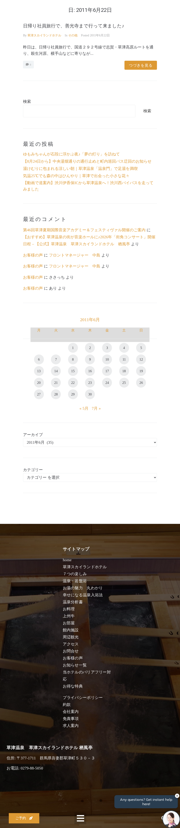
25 (124, 383)
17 (107, 371)
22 (73, 383)
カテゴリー (33, 470)
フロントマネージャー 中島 (74, 255)
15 (73, 371)
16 (90, 371)
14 (56, 371)
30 (90, 394)
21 (56, 383)
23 (90, 383)
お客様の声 (33, 255)
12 (141, 359)
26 (141, 383)
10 (107, 359)
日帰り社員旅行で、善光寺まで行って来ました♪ (73, 25)
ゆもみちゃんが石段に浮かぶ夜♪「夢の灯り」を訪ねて (71, 154)
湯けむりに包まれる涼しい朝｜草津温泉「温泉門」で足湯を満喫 (80, 168)
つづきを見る (141, 65)
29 (73, 394)
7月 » (96, 408)
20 (39, 383)
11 (124, 359)
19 (141, 371)
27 (39, 394)
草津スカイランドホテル (44, 35)
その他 (72, 35)
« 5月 (83, 408)
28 (56, 394)
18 (124, 371)
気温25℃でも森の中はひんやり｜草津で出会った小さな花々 (76, 176)
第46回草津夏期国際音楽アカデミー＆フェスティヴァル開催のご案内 (84, 230)
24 (107, 383)
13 (39, 371)
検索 (27, 101)
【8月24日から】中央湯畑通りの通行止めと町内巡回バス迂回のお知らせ (87, 161)
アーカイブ (33, 435)
